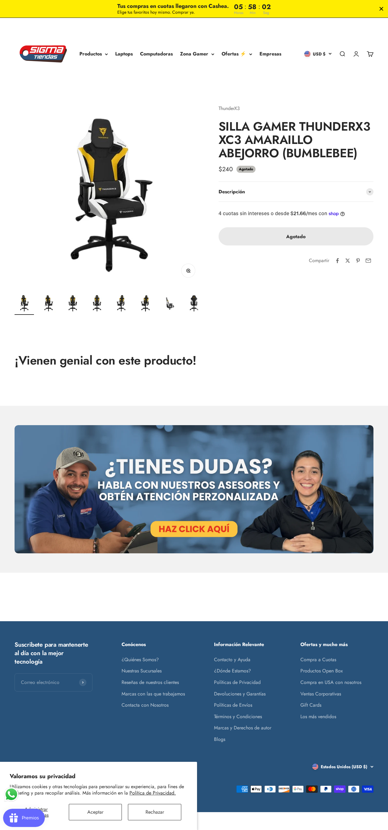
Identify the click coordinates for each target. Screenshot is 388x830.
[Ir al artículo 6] (145, 304)
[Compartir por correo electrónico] (368, 260)
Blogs (219, 739)
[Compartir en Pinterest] (358, 260)
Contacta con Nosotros (145, 705)
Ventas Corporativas (320, 693)
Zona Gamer (194, 54)
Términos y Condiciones (238, 716)
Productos (90, 54)
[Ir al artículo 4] (97, 304)
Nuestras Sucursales (142, 670)
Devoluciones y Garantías (240, 693)
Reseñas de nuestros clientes (150, 682)
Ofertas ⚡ (234, 54)
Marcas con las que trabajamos (153, 693)
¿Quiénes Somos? (140, 659)
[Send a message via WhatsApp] (11, 794)
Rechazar (155, 811)
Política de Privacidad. (152, 792)
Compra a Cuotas (318, 659)
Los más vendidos (318, 716)
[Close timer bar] (381, 8)
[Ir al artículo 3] (72, 304)
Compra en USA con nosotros (330, 682)
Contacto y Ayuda (232, 659)
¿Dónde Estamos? (232, 670)
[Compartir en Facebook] (337, 260)
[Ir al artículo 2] (48, 304)
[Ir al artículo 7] (169, 304)
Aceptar (95, 811)
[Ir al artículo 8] (194, 304)
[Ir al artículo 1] (24, 304)
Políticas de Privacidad (237, 682)
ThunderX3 (229, 108)
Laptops (124, 54)
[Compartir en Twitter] (348, 260)
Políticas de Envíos (233, 705)
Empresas (270, 54)
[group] (194, 489)
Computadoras (156, 54)
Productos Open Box (321, 670)
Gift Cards (310, 705)
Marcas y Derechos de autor (242, 727)
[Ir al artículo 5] (121, 304)
